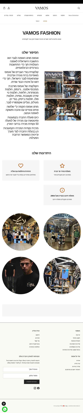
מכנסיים (39, 15)
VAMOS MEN (72, 406)
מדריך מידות (76, 366)
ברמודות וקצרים (28, 15)
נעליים (19, 15)
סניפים (45, 21)
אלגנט (47, 15)
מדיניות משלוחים (75, 347)
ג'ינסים (55, 15)
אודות (78, 360)
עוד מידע (77, 363)
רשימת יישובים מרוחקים (72, 369)
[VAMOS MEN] (41, 8)
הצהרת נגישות (75, 341)
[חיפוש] (79, 8)
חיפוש (37, 335)
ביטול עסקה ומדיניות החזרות (71, 350)
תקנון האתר (76, 338)
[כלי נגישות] (4, 404)
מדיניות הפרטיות (75, 344)
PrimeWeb (57, 406)
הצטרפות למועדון (32, 381)
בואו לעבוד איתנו (34, 344)
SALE (37, 21)
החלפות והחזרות (34, 347)
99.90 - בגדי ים (8, 15)
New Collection (74, 15)
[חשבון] (9, 8)
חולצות (63, 15)
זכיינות (78, 335)
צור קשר (37, 341)
